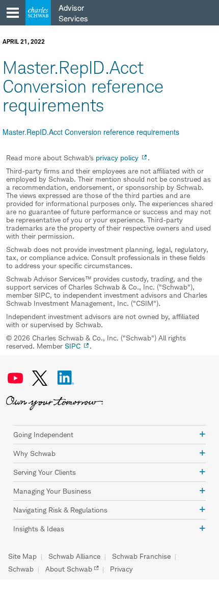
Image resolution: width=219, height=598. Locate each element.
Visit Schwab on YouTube (15, 378)
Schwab (21, 569)
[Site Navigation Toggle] (12, 12)
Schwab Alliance (74, 556)
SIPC (72, 345)
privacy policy (117, 157)
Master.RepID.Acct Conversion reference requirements (91, 132)
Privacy (121, 569)
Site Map (22, 556)
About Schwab (68, 569)
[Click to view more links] (202, 434)
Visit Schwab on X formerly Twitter (40, 378)
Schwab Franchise (141, 556)
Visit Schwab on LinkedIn (65, 378)
